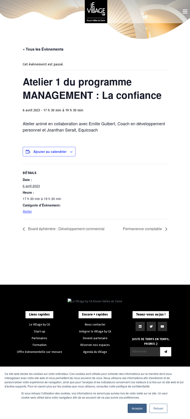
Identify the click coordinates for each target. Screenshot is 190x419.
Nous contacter (95, 324)
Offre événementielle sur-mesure (39, 352)
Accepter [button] (137, 408)
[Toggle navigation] (185, 11)
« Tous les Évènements (43, 49)
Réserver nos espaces (95, 345)
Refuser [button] (158, 408)
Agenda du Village (95, 352)
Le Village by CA (39, 324)
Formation (39, 345)
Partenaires (39, 338)
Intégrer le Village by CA (95, 331)
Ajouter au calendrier (49, 151)
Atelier (27, 211)
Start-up (39, 331)
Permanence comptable (143, 228)
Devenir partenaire (95, 338)
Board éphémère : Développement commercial (65, 228)
